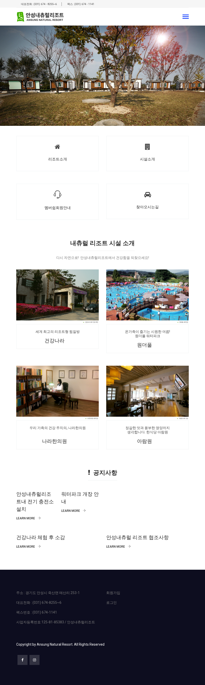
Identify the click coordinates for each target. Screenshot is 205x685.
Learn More (26, 518)
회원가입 (113, 593)
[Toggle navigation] (185, 17)
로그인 (111, 603)
